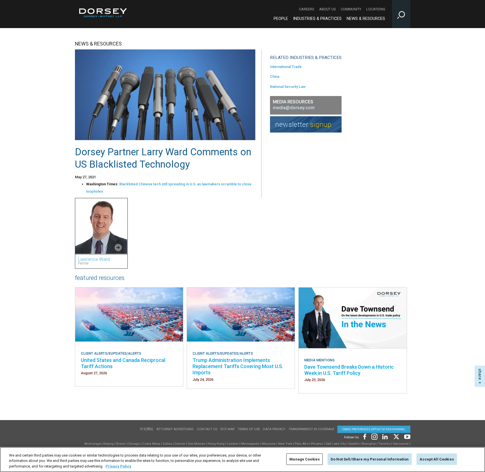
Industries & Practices (317, 18)
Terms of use (249, 429)
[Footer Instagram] (374, 436)
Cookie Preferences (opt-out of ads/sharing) (373, 429)
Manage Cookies (304, 459)
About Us (327, 9)
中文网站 (146, 429)
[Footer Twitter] (396, 436)
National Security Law (288, 87)
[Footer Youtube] (406, 436)
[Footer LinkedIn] (385, 436)
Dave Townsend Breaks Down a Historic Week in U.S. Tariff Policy (349, 370)
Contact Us (207, 429)
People (281, 18)
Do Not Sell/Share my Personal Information (370, 459)
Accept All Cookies (437, 459)
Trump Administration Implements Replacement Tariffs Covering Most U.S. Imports (238, 366)
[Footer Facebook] (364, 436)
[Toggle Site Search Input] (401, 14)
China (274, 76)
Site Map (227, 429)
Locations (375, 9)
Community (351, 9)
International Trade (286, 67)
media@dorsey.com (294, 107)
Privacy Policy (118, 466)
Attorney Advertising (175, 429)
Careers (306, 9)
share (479, 374)
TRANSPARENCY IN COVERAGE (311, 429)
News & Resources (366, 18)
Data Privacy (274, 429)
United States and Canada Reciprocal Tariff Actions (123, 363)
